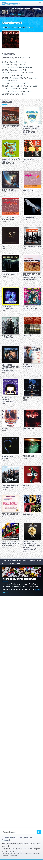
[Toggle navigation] (39, 3)
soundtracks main (20, 560)
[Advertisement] (21, 690)
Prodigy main (14, 563)
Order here (15, 14)
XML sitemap (19, 837)
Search (29, 837)
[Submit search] (39, 832)
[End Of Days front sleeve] (21, 40)
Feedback (6, 840)
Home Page (7, 837)
